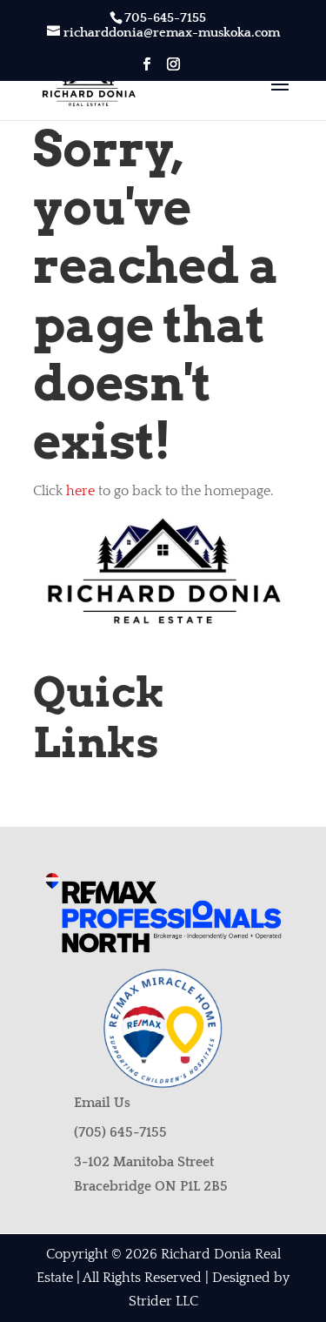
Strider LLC (163, 1301)
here (80, 491)
